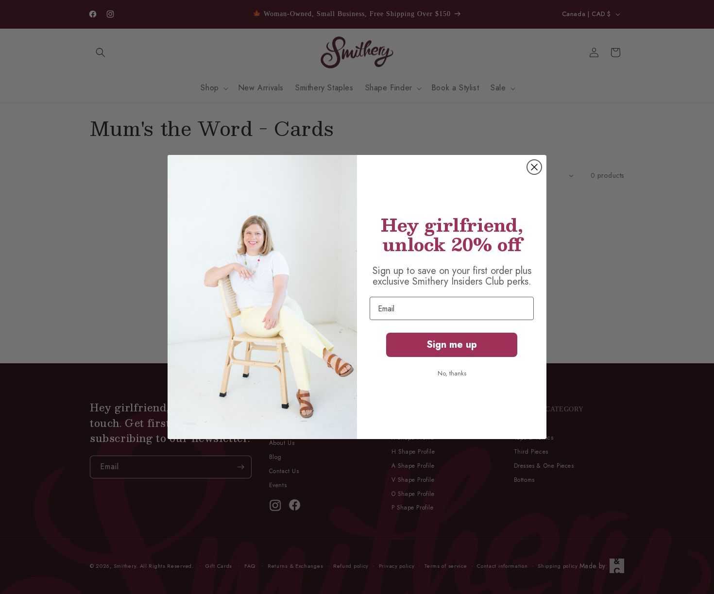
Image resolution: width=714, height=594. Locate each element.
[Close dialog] (534, 167)
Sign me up (451, 345)
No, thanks (452, 373)
